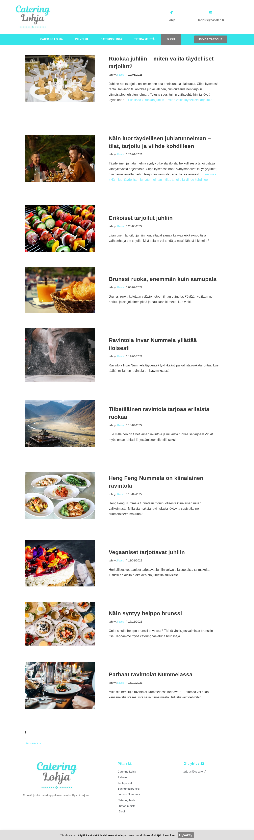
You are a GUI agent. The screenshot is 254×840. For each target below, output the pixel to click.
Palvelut (81, 39)
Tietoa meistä (144, 39)
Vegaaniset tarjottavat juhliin (147, 552)
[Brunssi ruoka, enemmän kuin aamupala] (60, 290)
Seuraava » (33, 743)
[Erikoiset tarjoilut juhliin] (60, 228)
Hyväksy (185, 835)
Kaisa (120, 74)
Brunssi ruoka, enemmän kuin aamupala (162, 279)
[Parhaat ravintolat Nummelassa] (60, 685)
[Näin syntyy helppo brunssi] (60, 624)
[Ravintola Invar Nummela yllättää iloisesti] (60, 355)
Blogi (171, 39)
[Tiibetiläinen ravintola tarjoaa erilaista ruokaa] (60, 423)
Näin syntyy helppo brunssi (145, 613)
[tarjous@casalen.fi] (210, 12)
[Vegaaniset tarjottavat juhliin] (60, 563)
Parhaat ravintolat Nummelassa (150, 674)
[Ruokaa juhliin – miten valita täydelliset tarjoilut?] (60, 78)
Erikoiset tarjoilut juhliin (141, 218)
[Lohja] (171, 12)
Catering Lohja (51, 39)
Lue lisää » (170, 100)
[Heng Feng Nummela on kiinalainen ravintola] (60, 495)
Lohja (171, 20)
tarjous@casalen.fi (211, 20)
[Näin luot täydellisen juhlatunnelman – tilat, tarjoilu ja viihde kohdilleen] (60, 158)
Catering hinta (111, 39)
